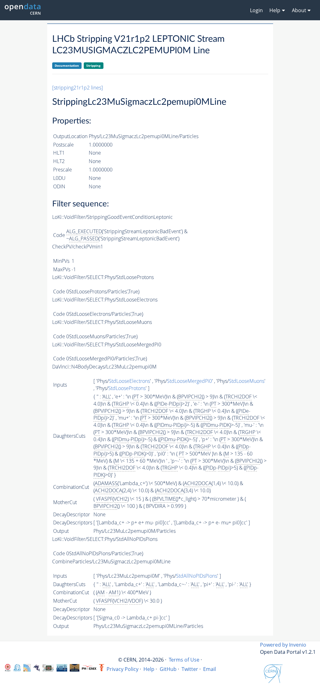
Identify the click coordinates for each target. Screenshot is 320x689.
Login (256, 10)
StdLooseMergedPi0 (189, 381)
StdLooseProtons (127, 388)
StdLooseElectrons (129, 381)
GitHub (168, 669)
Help (148, 669)
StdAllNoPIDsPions (196, 575)
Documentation (67, 65)
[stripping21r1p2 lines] (77, 87)
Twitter (190, 669)
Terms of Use (184, 659)
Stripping (93, 65)
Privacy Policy (122, 669)
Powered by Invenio (283, 644)
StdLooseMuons (246, 381)
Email (209, 669)
